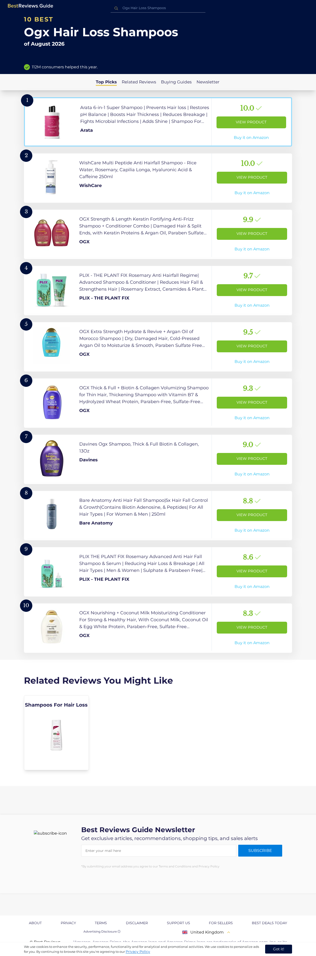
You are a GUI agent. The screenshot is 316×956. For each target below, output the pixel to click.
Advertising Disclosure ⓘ (101, 931)
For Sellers (221, 923)
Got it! (278, 949)
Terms (101, 923)
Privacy (68, 923)
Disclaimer (137, 923)
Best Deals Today (269, 923)
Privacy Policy (138, 951)
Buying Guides (176, 81)
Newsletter (208, 81)
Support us (178, 923)
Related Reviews (139, 81)
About (35, 923)
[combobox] (158, 8)
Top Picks (106, 81)
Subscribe (260, 850)
